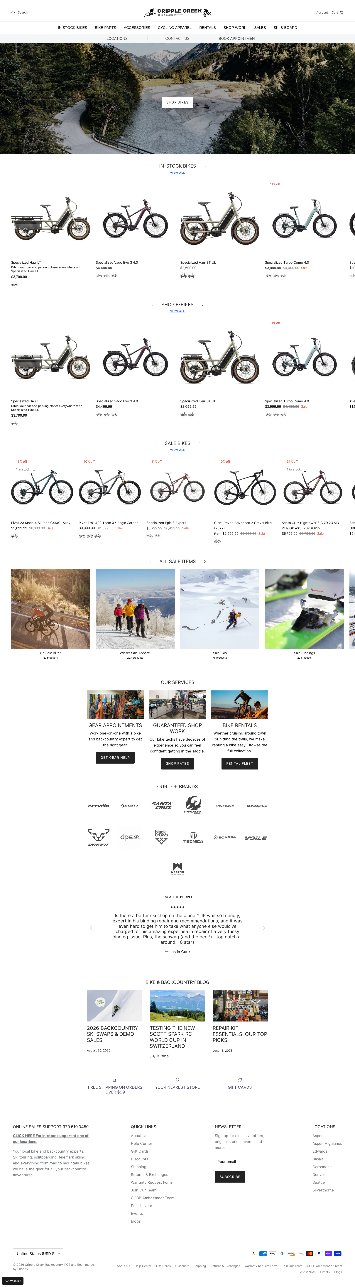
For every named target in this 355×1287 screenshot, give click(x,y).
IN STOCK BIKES (72, 28)
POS (67, 1264)
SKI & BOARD (285, 28)
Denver (318, 1174)
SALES (260, 28)
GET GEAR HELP (115, 757)
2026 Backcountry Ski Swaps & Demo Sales (112, 1034)
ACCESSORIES (137, 28)
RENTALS (207, 28)
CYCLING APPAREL (175, 28)
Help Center (141, 1143)
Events (137, 1213)
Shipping (138, 1167)
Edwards (319, 1151)
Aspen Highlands (327, 1143)
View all (177, 172)
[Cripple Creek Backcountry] (177, 13)
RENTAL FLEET (239, 763)
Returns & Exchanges (149, 1174)
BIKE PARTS (105, 28)
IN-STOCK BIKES (177, 166)
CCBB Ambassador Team (152, 1198)
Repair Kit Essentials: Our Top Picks (240, 1034)
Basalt (317, 1159)
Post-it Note (141, 1205)
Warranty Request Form (151, 1182)
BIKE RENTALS (177, 102)
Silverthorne (323, 1190)
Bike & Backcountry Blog (177, 982)
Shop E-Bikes (177, 304)
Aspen (318, 1136)
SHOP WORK (235, 28)
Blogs (136, 1221)
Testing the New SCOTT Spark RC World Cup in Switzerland (172, 1037)
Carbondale (322, 1167)
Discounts (139, 1159)
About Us (139, 1136)
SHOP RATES (177, 763)
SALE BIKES (177, 443)
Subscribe (230, 1177)
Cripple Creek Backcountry (44, 1264)
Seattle (318, 1182)
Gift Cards (140, 1151)
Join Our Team (143, 1190)
